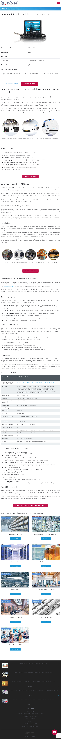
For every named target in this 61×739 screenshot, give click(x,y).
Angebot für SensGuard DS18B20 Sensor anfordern (30, 505)
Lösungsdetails (15, 538)
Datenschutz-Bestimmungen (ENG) (30, 726)
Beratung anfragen (31, 176)
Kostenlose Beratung (29, 83)
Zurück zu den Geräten (11, 83)
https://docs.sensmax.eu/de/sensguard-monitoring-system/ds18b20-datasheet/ (35, 382)
